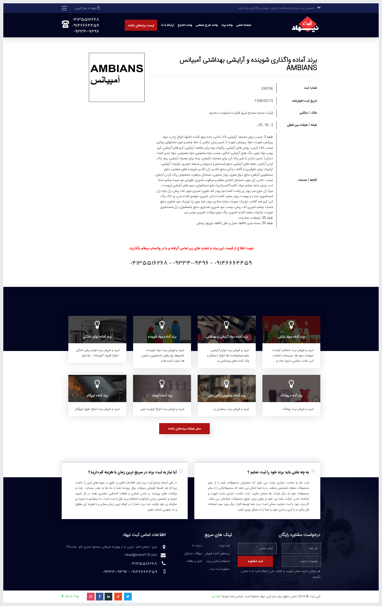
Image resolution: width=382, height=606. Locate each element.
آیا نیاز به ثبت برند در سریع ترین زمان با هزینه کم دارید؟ (132, 472)
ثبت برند (224, 546)
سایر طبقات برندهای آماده (184, 428)
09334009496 (86, 31)
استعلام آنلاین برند (218, 561)
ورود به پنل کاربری (85, 8)
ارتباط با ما (167, 25)
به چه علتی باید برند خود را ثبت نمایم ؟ (278, 472)
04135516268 (86, 19)
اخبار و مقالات (194, 561)
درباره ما (197, 546)
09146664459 (85, 25)
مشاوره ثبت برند (220, 569)
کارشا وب (216, 596)
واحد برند (227, 25)
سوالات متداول (193, 554)
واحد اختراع (185, 25)
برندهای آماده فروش (217, 554)
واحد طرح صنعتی (207, 25)
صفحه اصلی (243, 25)
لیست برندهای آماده (141, 25)
